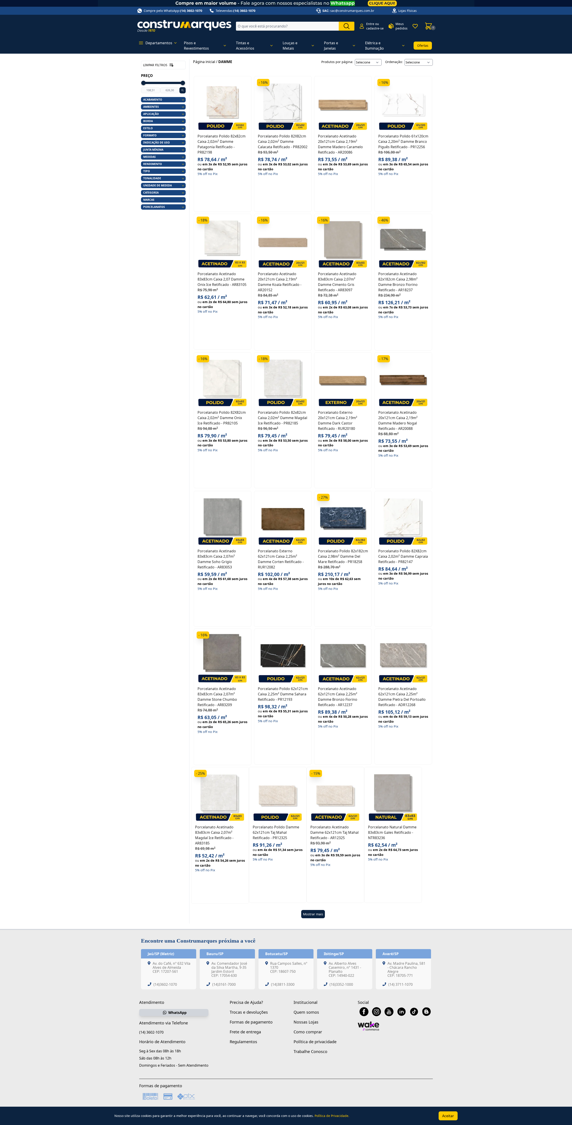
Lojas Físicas (407, 10)
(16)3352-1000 (341, 984)
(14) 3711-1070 (400, 984)
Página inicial (204, 61)
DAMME (225, 61)
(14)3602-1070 (165, 984)
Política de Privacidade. (332, 1116)
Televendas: (235, 10)
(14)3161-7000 (224, 984)
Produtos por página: (337, 62)
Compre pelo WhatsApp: (173, 10)
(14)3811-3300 (282, 984)
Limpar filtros (155, 65)
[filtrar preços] (182, 90)
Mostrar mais (313, 914)
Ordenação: (394, 62)
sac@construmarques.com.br (352, 10)
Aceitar (448, 1115)
